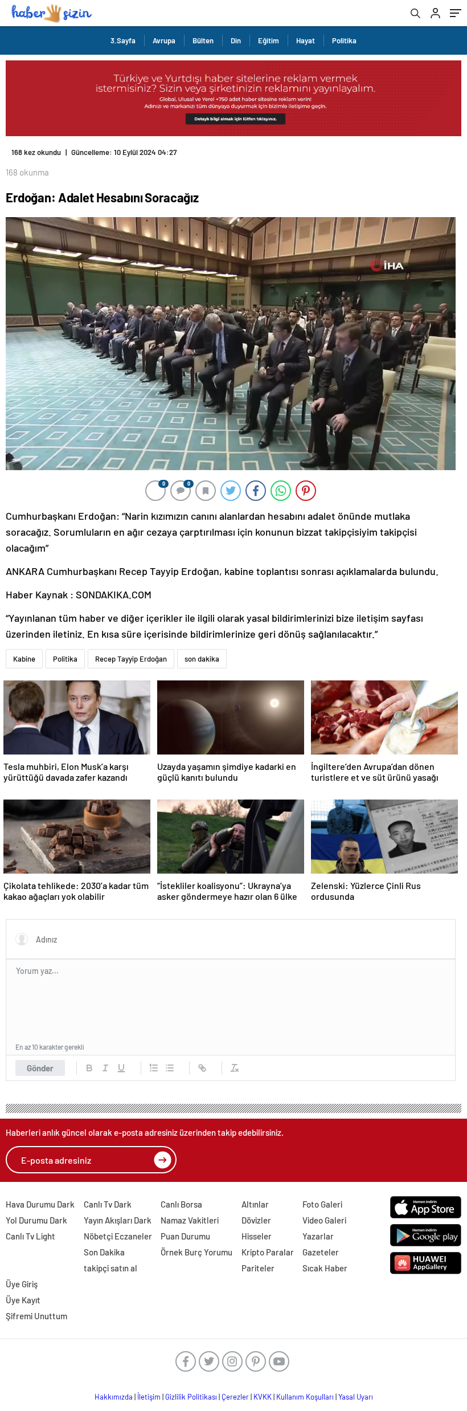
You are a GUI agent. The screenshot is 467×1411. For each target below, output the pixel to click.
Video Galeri (324, 1220)
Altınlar (255, 1204)
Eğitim (268, 40)
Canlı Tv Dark (108, 1204)
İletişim (149, 1396)
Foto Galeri (322, 1204)
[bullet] (170, 1068)
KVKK (262, 1396)
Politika (344, 40)
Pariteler (258, 1268)
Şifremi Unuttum (36, 1316)
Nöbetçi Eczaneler (118, 1236)
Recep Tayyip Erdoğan (131, 658)
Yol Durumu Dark (36, 1220)
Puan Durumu (185, 1236)
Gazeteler (320, 1252)
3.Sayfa (123, 40)
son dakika (202, 658)
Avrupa (164, 40)
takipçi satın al (110, 1268)
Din (236, 40)
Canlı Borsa (181, 1204)
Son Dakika (104, 1252)
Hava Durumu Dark (40, 1204)
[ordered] (154, 1068)
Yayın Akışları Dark (117, 1220)
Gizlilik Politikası (191, 1396)
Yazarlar (318, 1236)
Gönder (40, 1068)
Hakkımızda (114, 1396)
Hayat (305, 40)
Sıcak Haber (324, 1268)
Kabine (24, 658)
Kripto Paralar (267, 1252)
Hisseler (256, 1236)
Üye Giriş (22, 1284)
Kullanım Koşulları (305, 1396)
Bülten (203, 40)
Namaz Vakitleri (190, 1220)
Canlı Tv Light (30, 1236)
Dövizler (256, 1220)
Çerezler (235, 1396)
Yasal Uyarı (355, 1396)
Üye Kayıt (23, 1300)
